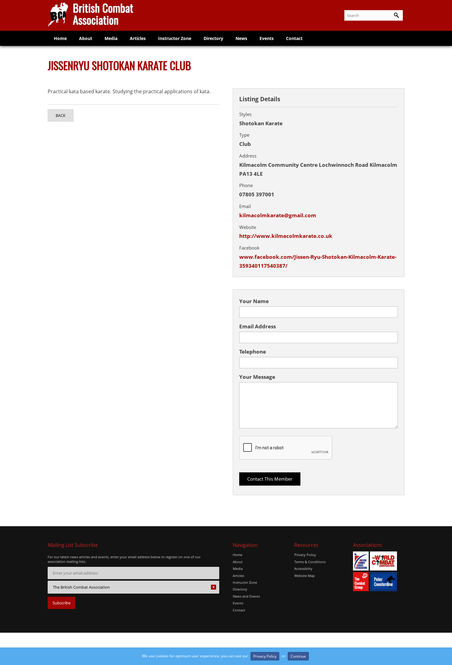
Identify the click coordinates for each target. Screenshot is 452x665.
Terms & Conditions (310, 561)
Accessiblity (303, 568)
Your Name (254, 301)
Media (111, 38)
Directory (213, 38)
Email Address (257, 326)
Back (60, 115)
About (85, 38)
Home (60, 38)
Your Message (257, 376)
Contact (294, 38)
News (241, 38)
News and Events (246, 596)
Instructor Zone (174, 38)
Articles (138, 38)
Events (267, 38)
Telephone (252, 351)
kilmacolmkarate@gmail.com (277, 215)
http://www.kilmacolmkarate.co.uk (285, 235)
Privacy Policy (305, 554)
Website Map (304, 575)
